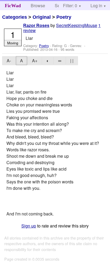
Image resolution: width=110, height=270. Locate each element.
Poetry (63, 17)
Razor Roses (36, 25)
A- (9, 60)
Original (42, 17)
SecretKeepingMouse (76, 25)
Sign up (28, 226)
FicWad (13, 5)
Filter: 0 (70, 5)
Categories (14, 17)
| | (71, 60)
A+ (34, 60)
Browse (38, 5)
